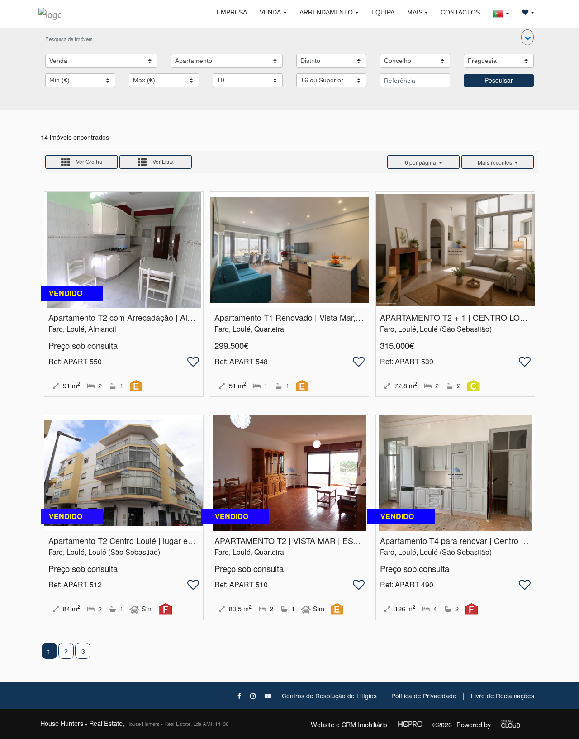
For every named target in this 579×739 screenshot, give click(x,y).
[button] (527, 37)
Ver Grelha (88, 162)
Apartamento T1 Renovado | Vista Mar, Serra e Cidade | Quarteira (334, 317)
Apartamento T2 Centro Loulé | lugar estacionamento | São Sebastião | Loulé (187, 540)
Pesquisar (498, 80)
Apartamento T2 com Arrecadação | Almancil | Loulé (142, 317)
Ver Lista (162, 162)
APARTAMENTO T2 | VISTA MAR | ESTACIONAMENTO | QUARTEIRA (342, 540)
